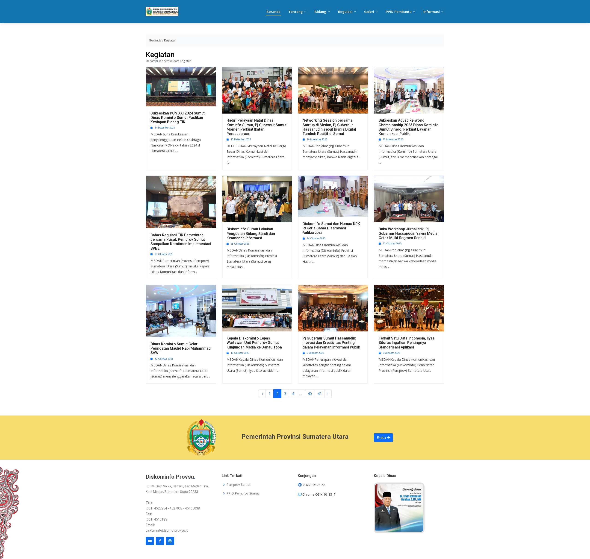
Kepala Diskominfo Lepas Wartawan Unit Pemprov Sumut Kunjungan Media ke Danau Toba (254, 342)
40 (310, 393)
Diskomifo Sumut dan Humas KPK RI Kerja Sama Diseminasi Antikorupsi (331, 228)
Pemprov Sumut (238, 484)
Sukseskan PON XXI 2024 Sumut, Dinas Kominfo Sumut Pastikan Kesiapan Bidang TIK (178, 117)
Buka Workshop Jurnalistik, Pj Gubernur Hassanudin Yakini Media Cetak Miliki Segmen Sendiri (408, 233)
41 (320, 393)
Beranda (273, 11)
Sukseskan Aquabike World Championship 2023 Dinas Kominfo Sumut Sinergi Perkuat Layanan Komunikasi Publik (409, 127)
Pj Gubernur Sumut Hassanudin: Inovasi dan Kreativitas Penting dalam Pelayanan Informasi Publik (331, 342)
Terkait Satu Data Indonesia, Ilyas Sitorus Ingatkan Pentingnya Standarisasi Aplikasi (407, 342)
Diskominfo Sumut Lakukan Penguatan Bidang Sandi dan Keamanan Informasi (251, 233)
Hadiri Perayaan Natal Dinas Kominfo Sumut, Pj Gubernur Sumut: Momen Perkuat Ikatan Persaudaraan (257, 127)
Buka (382, 437)
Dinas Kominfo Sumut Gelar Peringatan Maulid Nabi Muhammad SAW (180, 348)
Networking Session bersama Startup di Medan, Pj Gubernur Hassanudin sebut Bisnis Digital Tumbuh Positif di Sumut (329, 127)
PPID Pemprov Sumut (242, 493)
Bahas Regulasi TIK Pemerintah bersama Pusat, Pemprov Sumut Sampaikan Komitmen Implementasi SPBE (180, 242)
